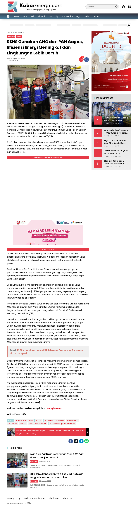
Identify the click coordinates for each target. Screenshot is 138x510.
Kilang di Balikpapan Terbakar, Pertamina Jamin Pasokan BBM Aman (114, 162)
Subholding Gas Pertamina (63, 423)
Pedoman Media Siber (34, 498)
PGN (24, 423)
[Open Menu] (129, 6)
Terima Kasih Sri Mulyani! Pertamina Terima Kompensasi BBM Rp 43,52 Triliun (116, 152)
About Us (67, 498)
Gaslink (14, 423)
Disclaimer (54, 498)
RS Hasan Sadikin (38, 423)
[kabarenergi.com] (35, 6)
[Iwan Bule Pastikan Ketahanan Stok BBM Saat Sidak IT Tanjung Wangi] (17, 460)
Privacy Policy (13, 498)
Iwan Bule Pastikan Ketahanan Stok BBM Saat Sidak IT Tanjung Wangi (57, 455)
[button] (116, 6)
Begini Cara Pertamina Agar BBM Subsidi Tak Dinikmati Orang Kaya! (115, 141)
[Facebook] (70, 441)
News (19, 36)
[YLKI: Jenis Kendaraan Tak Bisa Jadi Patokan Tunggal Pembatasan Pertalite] (17, 480)
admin (9, 59)
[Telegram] (81, 441)
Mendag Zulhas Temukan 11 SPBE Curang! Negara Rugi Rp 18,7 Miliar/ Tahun (116, 131)
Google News (54, 408)
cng (39, 420)
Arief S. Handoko (25, 420)
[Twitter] (76, 441)
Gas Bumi (73, 420)
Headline (11, 36)
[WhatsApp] (86, 441)
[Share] (86, 59)
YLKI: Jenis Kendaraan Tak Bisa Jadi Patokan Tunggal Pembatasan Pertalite (56, 475)
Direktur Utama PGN (55, 420)
